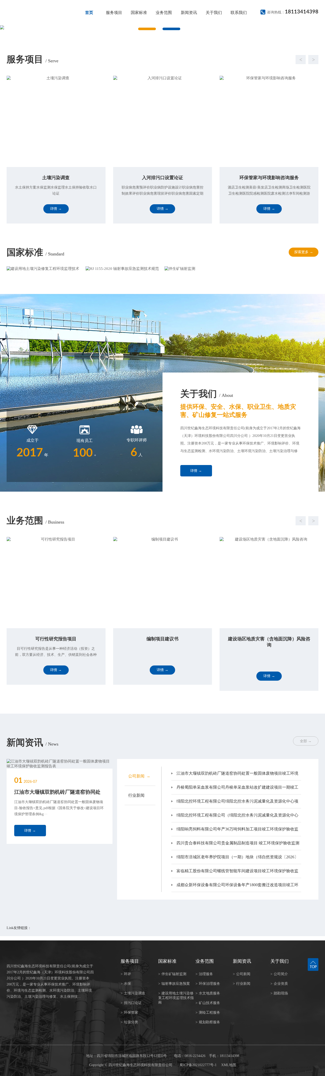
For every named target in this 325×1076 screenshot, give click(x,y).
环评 (126, 974)
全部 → (306, 741)
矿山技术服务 (208, 1003)
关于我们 (214, 12)
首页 (89, 12)
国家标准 (139, 12)
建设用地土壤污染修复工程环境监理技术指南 (176, 997)
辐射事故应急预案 (174, 984)
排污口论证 (131, 1003)
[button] (157, 59)
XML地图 (228, 1065)
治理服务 (204, 974)
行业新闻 (241, 984)
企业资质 (279, 984)
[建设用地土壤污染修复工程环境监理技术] (44, 268)
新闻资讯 (189, 12)
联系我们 (239, 12)
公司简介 (279, 974)
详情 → (196, 471)
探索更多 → (303, 252)
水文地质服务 (208, 993)
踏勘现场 (279, 993)
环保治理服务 (208, 984)
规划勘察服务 (208, 1022)
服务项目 (114, 12)
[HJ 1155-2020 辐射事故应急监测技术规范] (123, 268)
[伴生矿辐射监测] (202, 268)
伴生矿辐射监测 (172, 974)
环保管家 (129, 1012)
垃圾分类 (129, 1022)
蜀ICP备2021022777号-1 (198, 1065)
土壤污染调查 (133, 993)
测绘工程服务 (208, 1012)
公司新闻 (241, 974)
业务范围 (164, 12)
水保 (126, 984)
